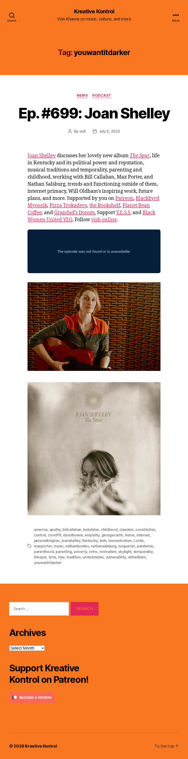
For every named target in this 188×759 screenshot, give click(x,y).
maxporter (43, 546)
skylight (124, 551)
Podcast (101, 95)
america (40, 529)
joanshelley (71, 540)
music (59, 546)
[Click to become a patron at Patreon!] (54, 697)
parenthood (44, 551)
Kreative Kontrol (94, 11)
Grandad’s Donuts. (75, 213)
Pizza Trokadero (68, 205)
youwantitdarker (48, 562)
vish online (104, 220)
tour (61, 557)
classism (126, 529)
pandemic (145, 546)
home (130, 535)
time (52, 557)
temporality (143, 551)
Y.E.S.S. (123, 213)
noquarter (126, 546)
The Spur (140, 156)
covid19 (54, 535)
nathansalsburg (103, 546)
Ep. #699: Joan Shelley (94, 113)
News (82, 95)
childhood (109, 529)
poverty (80, 551)
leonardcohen (120, 540)
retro (93, 551)
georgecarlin (112, 535)
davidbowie (73, 535)
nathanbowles (77, 546)
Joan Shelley (42, 156)
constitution (145, 529)
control (40, 535)
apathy (55, 529)
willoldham (137, 557)
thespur (40, 557)
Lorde (139, 540)
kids (103, 540)
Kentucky (90, 540)
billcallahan (72, 529)
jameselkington (47, 540)
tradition (73, 557)
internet (143, 535)
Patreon (124, 198)
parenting (64, 551)
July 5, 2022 (109, 131)
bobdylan (91, 529)
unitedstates (93, 557)
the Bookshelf (104, 205)
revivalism (108, 551)
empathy (92, 535)
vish (82, 131)
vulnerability (116, 557)
